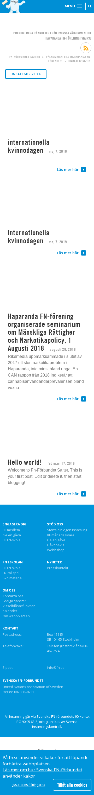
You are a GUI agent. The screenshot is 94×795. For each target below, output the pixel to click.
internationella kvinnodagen (29, 146)
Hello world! (25, 462)
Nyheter (54, 562)
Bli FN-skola (12, 540)
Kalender (10, 611)
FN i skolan (13, 562)
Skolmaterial (12, 578)
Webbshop (55, 550)
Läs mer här (68, 169)
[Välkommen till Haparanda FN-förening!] (14, 6)
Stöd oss (55, 524)
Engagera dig (14, 524)
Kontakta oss (13, 596)
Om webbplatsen (16, 616)
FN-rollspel (11, 573)
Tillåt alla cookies (72, 785)
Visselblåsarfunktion (19, 606)
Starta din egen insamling (67, 530)
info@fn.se (55, 667)
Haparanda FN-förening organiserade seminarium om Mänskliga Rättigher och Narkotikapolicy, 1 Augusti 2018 (44, 332)
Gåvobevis (55, 545)
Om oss (9, 590)
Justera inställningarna (29, 785)
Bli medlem (11, 530)
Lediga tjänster (14, 601)
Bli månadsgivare (60, 535)
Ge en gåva (12, 535)
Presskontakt (57, 568)
